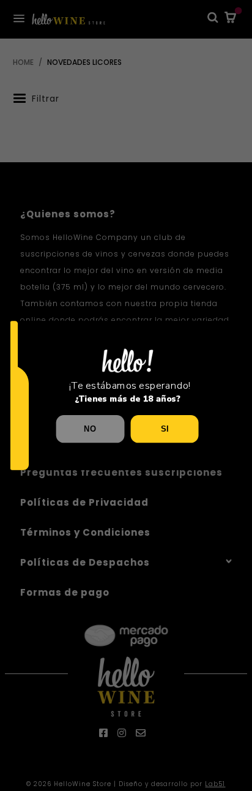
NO (90, 428)
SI (165, 428)
